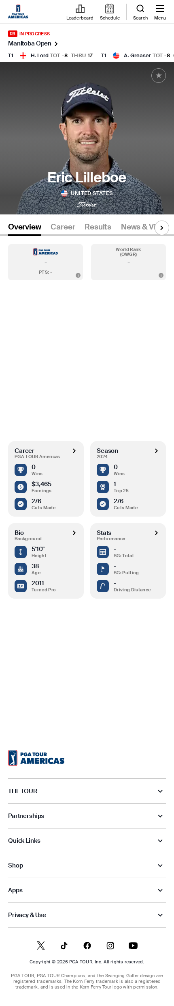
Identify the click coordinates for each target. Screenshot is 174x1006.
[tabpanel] (87, 484)
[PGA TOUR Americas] (36, 758)
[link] (19, 12)
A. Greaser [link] (137, 55)
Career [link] (63, 227)
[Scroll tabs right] (162, 228)
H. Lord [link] (40, 55)
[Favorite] (158, 75)
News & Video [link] (145, 227)
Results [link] (98, 227)
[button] (45, 262)
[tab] (24, 228)
